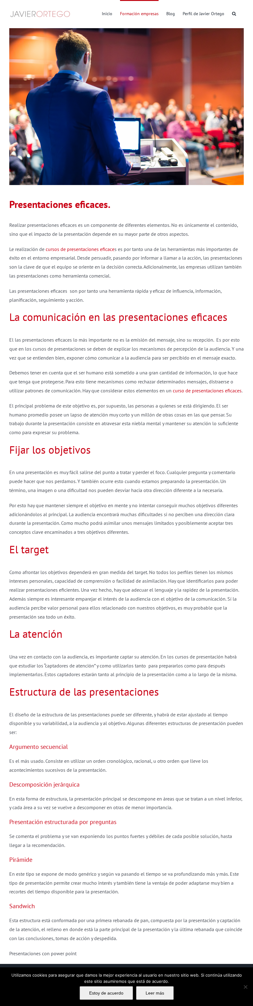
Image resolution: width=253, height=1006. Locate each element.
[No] (245, 987)
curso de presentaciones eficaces (207, 390)
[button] (234, 13)
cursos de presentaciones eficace (80, 249)
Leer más (155, 993)
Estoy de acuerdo (106, 993)
